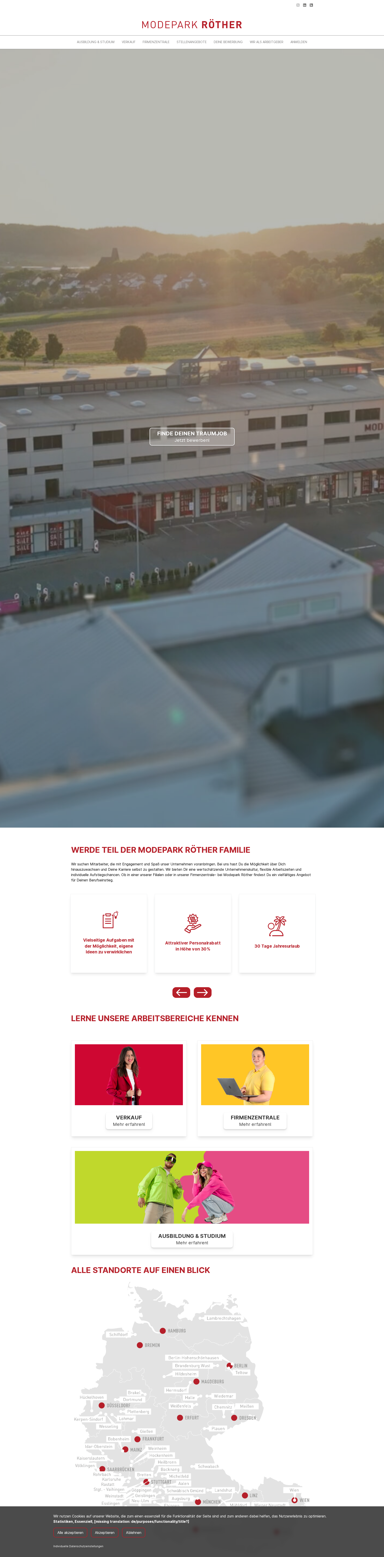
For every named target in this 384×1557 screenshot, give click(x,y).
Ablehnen (133, 1532)
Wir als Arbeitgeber (266, 42)
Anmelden (298, 42)
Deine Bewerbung (228, 42)
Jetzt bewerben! (192, 436)
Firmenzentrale (156, 42)
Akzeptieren (104, 1532)
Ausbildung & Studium (96, 42)
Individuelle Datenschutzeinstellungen (78, 1546)
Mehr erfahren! (129, 1120)
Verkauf (129, 42)
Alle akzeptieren (70, 1532)
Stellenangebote (192, 42)
